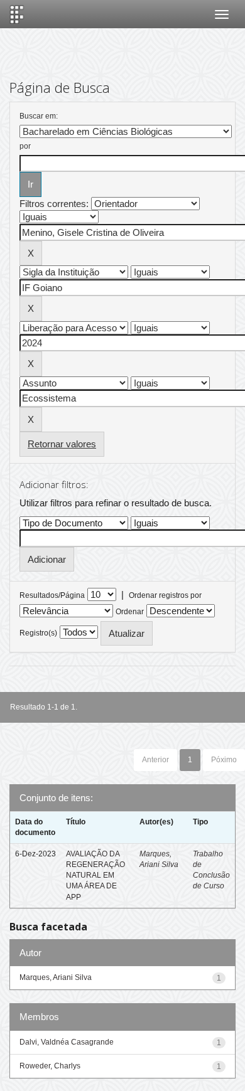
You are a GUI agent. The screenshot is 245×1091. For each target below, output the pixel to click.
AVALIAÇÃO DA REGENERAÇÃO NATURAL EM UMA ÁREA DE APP (95, 875)
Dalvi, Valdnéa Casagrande (66, 1042)
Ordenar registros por (165, 595)
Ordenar (130, 611)
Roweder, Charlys (49, 1066)
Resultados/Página (52, 595)
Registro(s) (38, 633)
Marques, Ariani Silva (55, 977)
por (25, 146)
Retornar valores (62, 444)
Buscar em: (38, 116)
